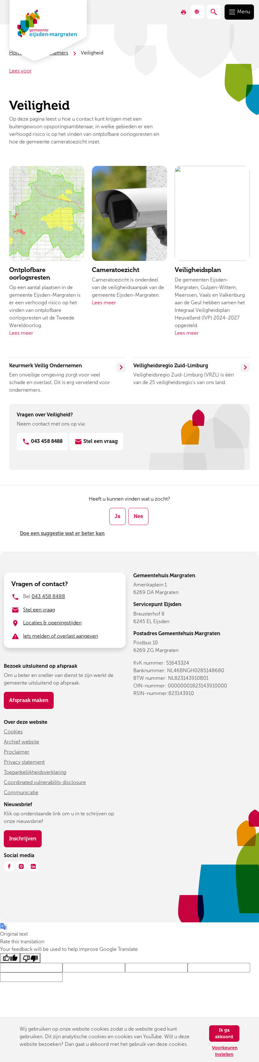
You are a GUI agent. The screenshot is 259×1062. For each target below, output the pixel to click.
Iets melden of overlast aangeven (60, 636)
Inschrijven (25, 838)
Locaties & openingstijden (52, 623)
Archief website (21, 742)
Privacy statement (24, 762)
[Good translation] (10, 958)
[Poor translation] (30, 958)
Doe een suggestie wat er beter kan (62, 533)
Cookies (13, 732)
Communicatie (21, 792)
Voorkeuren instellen (225, 1051)
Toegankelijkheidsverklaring (35, 772)
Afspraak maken (28, 700)
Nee (138, 516)
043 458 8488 (46, 441)
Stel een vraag (100, 441)
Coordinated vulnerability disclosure (45, 782)
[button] (197, 12)
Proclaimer (16, 752)
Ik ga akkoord (224, 1033)
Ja (117, 516)
